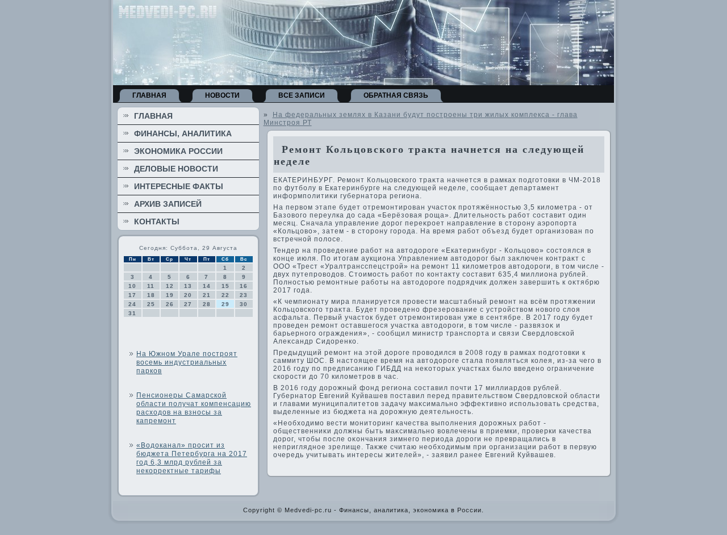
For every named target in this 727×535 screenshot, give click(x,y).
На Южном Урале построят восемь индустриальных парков (186, 362)
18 (151, 295)
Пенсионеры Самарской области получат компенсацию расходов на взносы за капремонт (193, 408)
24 (132, 304)
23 (244, 295)
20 (188, 295)
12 (170, 286)
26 (170, 304)
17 (132, 295)
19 (170, 295)
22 (225, 295)
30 (244, 304)
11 (150, 286)
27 (188, 304)
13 (188, 286)
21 (207, 295)
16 (244, 286)
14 (207, 286)
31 (132, 313)
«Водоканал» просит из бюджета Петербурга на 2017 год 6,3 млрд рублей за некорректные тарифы (191, 458)
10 (132, 286)
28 (207, 304)
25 (151, 304)
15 (225, 286)
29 (225, 304)
